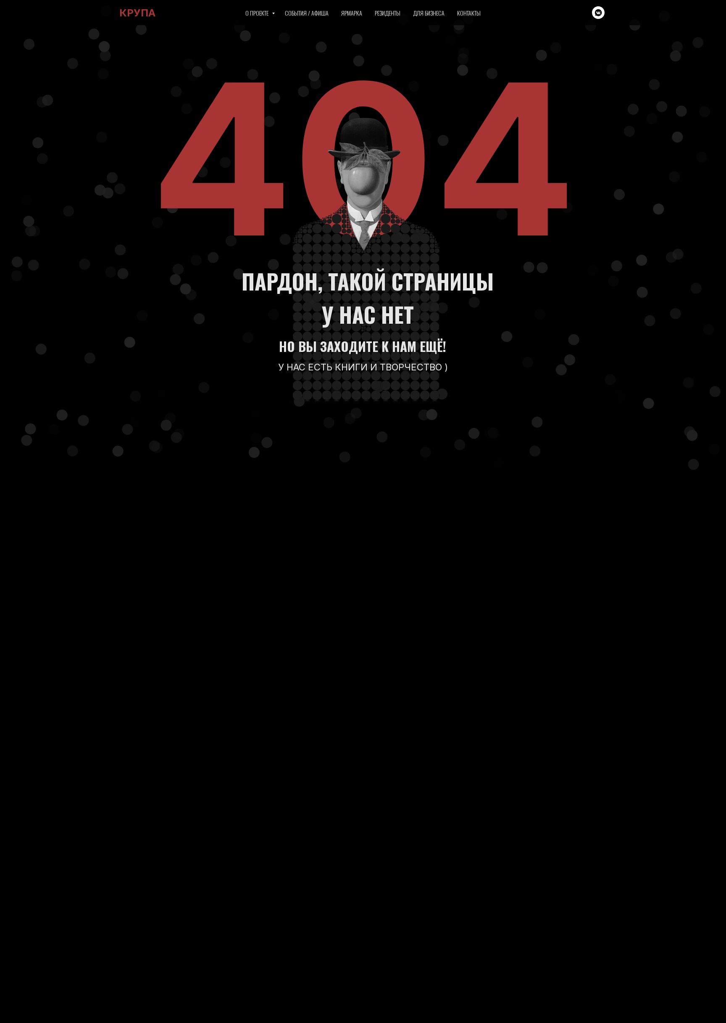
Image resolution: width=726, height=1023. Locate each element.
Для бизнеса (429, 12)
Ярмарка (351, 12)
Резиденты (387, 12)
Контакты (469, 12)
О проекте (257, 12)
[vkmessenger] (598, 12)
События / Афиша (307, 12)
